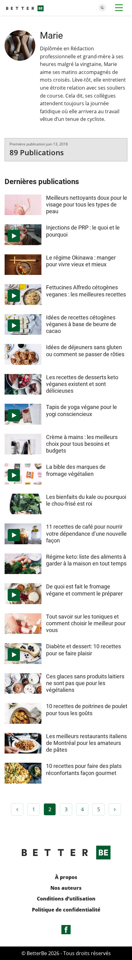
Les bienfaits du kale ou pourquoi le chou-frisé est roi (86, 500)
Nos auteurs (66, 888)
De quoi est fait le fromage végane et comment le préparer (84, 589)
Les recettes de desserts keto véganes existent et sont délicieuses (82, 384)
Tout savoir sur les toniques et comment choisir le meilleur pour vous (86, 623)
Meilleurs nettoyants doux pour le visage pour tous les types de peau (86, 204)
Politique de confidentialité (66, 910)
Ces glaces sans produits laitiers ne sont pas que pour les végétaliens (85, 683)
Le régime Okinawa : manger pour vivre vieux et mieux (81, 261)
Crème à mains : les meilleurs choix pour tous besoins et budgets (82, 444)
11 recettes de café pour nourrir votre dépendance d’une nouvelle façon (86, 533)
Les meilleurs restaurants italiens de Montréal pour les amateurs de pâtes (86, 743)
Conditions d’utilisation (66, 899)
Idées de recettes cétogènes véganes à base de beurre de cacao (81, 324)
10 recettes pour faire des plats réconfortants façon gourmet (84, 769)
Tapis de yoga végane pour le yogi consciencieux (81, 410)
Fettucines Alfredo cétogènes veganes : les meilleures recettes (86, 290)
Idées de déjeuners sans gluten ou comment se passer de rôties (85, 350)
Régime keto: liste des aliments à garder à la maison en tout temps (86, 560)
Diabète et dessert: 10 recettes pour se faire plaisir (83, 649)
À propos (66, 877)
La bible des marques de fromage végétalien (76, 470)
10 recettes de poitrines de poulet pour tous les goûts (86, 709)
